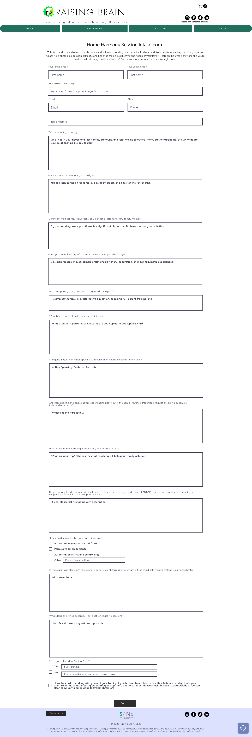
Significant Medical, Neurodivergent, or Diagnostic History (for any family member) (95, 219)
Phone (131, 99)
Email (52, 99)
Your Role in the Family (61, 83)
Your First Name (57, 66)
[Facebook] (193, 17)
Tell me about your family (63, 132)
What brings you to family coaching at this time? (77, 316)
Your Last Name (136, 66)
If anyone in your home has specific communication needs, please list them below (95, 359)
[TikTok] (200, 17)
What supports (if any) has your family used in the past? (81, 291)
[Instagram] (187, 17)
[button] (203, 6)
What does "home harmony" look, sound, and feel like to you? (84, 448)
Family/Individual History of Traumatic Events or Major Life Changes (86, 254)
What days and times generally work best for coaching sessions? (86, 616)
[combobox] (125, 121)
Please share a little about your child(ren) (71, 175)
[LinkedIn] (206, 17)
